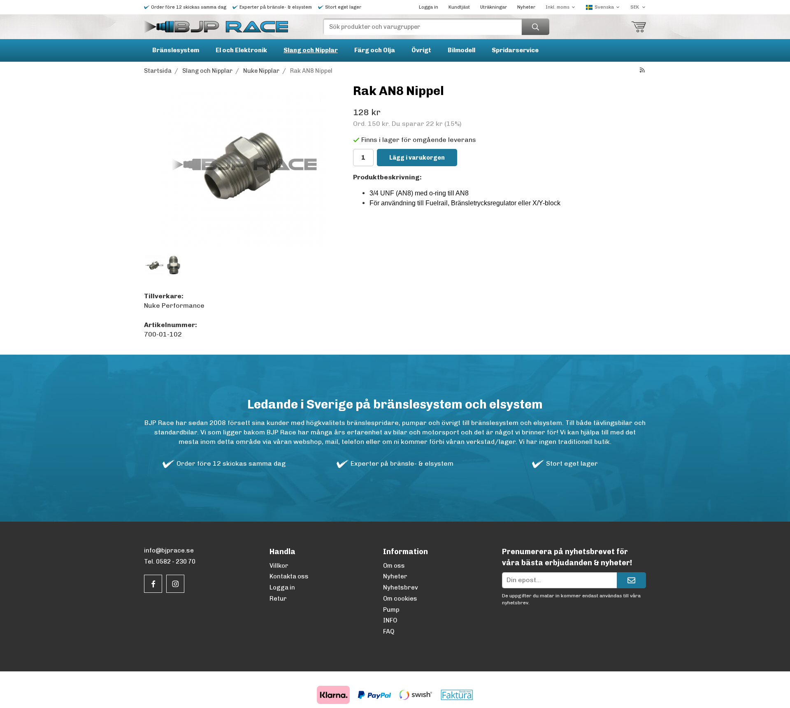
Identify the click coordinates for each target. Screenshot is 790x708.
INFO (390, 620)
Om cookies (400, 598)
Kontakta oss (289, 576)
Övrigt (421, 50)
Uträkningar (493, 7)
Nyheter (526, 7)
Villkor (279, 565)
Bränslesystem (175, 50)
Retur (278, 598)
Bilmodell (461, 50)
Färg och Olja (374, 50)
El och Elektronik (241, 50)
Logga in (428, 7)
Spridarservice (515, 50)
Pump (391, 609)
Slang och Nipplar (310, 50)
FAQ (388, 631)
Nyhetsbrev (400, 587)
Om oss (394, 565)
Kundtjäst (459, 7)
